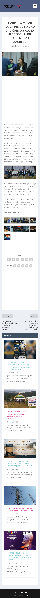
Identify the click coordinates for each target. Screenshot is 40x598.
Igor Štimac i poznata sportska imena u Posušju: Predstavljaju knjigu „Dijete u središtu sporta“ (20, 365)
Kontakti (21, 596)
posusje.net (22, 592)
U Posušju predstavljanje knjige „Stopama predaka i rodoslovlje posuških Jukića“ (19, 463)
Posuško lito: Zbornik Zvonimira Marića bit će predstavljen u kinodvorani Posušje (19, 556)
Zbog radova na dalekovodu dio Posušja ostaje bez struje (19, 509)
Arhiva (14, 596)
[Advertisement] (20, 100)
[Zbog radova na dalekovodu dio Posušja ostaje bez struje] (20, 495)
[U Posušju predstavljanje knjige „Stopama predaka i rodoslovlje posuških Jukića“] (20, 448)
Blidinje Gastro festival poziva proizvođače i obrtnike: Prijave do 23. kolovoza (17, 415)
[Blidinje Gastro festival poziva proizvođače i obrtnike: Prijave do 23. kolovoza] (20, 398)
